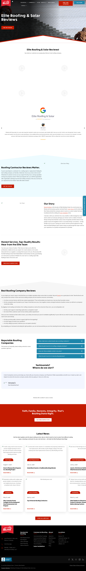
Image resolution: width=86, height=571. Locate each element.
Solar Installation (39, 546)
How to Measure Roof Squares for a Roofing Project (12, 468)
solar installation (64, 213)
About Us (43, 2)
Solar (38, 2)
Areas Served (51, 2)
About (51, 532)
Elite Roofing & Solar (43, 116)
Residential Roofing (24, 533)
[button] (21, 69)
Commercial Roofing (40, 532)
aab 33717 (43, 127)
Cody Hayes (71, 209)
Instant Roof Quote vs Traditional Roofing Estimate (41, 468)
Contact (23, 5)
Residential (23, 2)
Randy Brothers (48, 207)
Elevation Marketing (5, 568)
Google (59, 295)
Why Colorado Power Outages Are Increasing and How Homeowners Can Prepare (11, 503)
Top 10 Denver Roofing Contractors (37, 500)
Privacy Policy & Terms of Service (77, 565)
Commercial (32, 2)
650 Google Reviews (46, 119)
